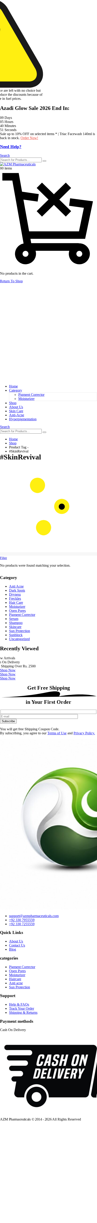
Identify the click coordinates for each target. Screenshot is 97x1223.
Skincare (15, 627)
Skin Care (16, 411)
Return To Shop (11, 281)
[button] (5, 155)
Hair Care (16, 602)
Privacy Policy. (84, 733)
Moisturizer (26, 399)
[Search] (44, 161)
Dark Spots (17, 590)
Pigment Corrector (31, 395)
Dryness (15, 594)
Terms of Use (57, 733)
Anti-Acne (16, 415)
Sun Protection (19, 631)
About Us (16, 407)
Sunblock (16, 635)
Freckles (15, 598)
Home (13, 386)
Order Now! (29, 138)
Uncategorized (19, 639)
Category (15, 390)
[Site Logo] (18, 164)
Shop (12, 403)
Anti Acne (16, 586)
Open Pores (17, 611)
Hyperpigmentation (23, 419)
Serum (13, 619)
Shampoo (16, 623)
